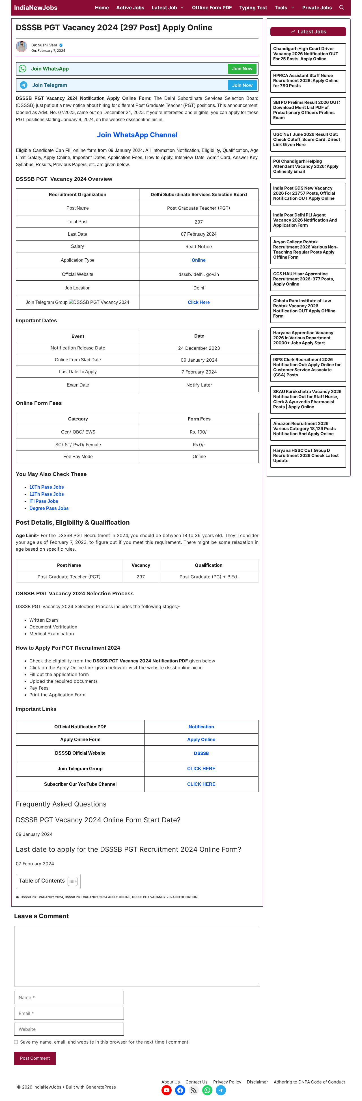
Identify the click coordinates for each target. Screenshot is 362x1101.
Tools (281, 7)
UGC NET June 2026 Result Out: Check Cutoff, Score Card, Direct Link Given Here (306, 139)
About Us (170, 1082)
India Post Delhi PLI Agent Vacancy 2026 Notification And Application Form (305, 220)
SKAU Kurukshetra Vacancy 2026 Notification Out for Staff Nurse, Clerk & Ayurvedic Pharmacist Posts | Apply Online (307, 399)
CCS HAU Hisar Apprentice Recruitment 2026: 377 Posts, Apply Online (303, 279)
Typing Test (253, 7)
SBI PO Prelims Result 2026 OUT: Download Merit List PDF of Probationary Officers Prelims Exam (306, 110)
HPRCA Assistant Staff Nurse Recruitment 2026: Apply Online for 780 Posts (306, 80)
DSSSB (201, 753)
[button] (342, 8)
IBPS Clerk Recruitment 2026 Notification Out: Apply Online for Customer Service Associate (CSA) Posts (307, 367)
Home (102, 7)
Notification (201, 726)
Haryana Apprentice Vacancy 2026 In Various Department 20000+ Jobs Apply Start (303, 337)
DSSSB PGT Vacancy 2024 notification (164, 897)
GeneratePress (101, 1087)
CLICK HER (199, 784)
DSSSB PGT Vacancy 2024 (42, 897)
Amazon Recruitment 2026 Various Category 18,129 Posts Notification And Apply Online (304, 428)
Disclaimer (257, 1082)
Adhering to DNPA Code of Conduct (309, 1082)
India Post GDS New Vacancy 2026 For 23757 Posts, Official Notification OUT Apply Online (304, 193)
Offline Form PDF (212, 7)
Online (199, 260)
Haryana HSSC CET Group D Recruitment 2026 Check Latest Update (306, 455)
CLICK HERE (201, 768)
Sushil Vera (47, 45)
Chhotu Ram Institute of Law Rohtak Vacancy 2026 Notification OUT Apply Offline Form (304, 308)
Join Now (242, 68)
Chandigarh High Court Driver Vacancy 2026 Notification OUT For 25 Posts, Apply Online (305, 53)
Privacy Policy (227, 1082)
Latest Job (164, 7)
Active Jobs (130, 7)
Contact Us (197, 1082)
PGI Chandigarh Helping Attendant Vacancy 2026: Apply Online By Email (306, 166)
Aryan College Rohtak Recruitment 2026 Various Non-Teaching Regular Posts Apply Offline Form (305, 249)
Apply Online (201, 739)
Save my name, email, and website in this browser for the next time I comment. (104, 1042)
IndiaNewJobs (35, 7)
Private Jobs (317, 7)
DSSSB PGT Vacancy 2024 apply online (97, 897)
